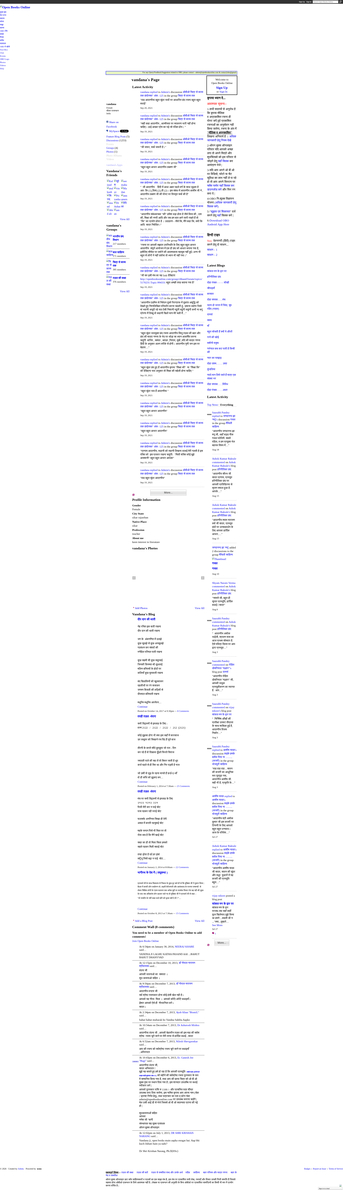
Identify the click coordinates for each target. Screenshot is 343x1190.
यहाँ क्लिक (223, 161)
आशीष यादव (218, 796)
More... (168, 492)
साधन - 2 (212, 254)
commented (218, 462)
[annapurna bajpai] (124, 197)
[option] (168, 578)
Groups (110, 148)
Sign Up (302, 2)
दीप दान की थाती (146, 619)
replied (154, 91)
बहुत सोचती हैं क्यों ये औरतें (219, 331)
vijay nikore (218, 895)
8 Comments (183, 711)
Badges (307, 1169)
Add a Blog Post (144, 920)
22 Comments (182, 867)
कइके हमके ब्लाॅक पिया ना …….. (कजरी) (223, 757)
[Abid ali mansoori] (110, 211)
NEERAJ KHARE (184, 946)
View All (125, 219)
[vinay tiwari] (117, 190)
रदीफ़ (187, 1172)
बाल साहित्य (118, 252)
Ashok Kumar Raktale (224, 458)
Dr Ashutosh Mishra (188, 1025)
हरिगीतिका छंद (214, 276)
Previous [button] (134, 578)
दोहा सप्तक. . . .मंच (216, 299)
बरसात (210, 293)
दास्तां (210, 314)
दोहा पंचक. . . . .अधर (217, 389)
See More (217, 925)
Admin (21, 1169)
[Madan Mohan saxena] (124, 190)
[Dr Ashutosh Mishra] (117, 204)
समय (209, 320)
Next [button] (202, 578)
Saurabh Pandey (221, 412)
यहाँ (219, 215)
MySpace (114, 131)
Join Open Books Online (145, 940)
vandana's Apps (114, 165)
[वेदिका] (124, 204)
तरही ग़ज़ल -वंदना (147, 716)
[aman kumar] (117, 211)
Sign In (308, 2)
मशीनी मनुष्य (213, 342)
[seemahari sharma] (124, 182)
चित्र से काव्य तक (186, 95)
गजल (232, 419)
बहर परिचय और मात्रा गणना (215, 1172)
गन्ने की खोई (213, 337)
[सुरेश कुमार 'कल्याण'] (117, 182)
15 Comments (182, 913)
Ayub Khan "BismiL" (187, 1012)
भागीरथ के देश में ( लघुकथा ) (153, 872)
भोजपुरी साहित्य (219, 764)
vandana (144, 91)
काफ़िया (196, 1172)
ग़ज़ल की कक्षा (119, 277)
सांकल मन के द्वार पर (217, 271)
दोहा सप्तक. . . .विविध (217, 384)
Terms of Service (336, 1169)
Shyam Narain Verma (223, 582)
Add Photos (141, 608)
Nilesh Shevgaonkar (187, 1041)
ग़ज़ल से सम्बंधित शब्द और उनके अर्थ (167, 1172)
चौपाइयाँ (211, 288)
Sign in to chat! (324, 1188)
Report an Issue (319, 1169)
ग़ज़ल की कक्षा (127, 1172)
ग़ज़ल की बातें (142, 1172)
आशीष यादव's (229, 749)
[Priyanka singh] (117, 197)
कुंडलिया (211, 369)
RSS (133, 495)
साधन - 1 (212, 249)
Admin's (165, 91)
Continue (143, 706)
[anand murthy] (110, 204)
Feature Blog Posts (116, 136)
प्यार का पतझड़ (214, 357)
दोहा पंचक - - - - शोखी (218, 282)
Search (340, 2)
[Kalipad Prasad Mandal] (110, 182)
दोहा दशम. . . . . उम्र (217, 363)
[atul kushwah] (110, 190)
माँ (208, 325)
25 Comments (183, 786)
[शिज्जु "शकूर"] (110, 197)
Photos (109, 151)
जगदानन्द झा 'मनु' (220, 547)
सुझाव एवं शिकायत (220, 211)
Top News (212, 404)
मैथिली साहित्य (226, 554)
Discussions (112, 140)
